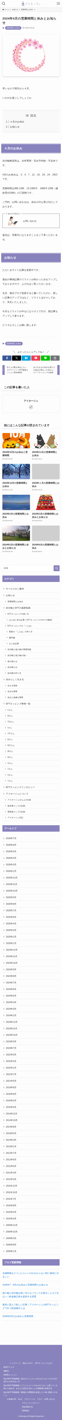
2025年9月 (11, 897)
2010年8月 (11, 1205)
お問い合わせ (30, 221)
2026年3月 (11, 864)
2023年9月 (11, 1041)
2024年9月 (11, 969)
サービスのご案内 (15, 589)
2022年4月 (11, 1061)
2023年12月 (12, 1022)
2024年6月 (11, 989)
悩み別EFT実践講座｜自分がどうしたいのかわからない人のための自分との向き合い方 (30, 1380)
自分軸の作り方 (14, 673)
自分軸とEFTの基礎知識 (18, 608)
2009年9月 (11, 1238)
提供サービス (8, 1367)
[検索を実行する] (57, 568)
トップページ (15, 1363)
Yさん (10, 781)
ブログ (39, 1399)
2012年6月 (11, 1159)
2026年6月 (11, 845)
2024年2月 (11, 1015)
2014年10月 (12, 1120)
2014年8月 (11, 1127)
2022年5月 (11, 1054)
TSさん (11, 722)
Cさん (10, 710)
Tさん (10, 769)
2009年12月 (12, 1225)
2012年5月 (11, 1166)
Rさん (10, 739)
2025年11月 (11, 884)
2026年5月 (11, 851)
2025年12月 (12, 878)
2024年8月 (11, 976)
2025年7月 (11, 910)
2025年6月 (11, 917)
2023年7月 (11, 1048)
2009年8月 (11, 1245)
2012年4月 (11, 1173)
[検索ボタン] (3, 3)
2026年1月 (11, 871)
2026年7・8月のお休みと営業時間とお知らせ (25, 1285)
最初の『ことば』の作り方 (21, 632)
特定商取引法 (27, 1407)
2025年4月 (11, 923)
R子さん (11, 745)
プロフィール (29, 1399)
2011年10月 (11, 1192)
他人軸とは (12, 661)
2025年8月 (11, 904)
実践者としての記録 (16, 812)
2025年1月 (11, 943)
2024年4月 (11, 1002)
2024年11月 (11, 956)
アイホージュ (31, 400)
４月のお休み (17, 121)
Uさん (10, 775)
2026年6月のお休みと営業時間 (17, 1316)
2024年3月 (11, 1009)
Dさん (10, 716)
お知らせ (15, 126)
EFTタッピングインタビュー (20, 787)
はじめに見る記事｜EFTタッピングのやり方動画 (30, 620)
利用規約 (25, 1411)
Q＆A (20, 1399)
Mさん (10, 751)
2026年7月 (11, 838)
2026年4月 (11, 858)
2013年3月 (11, 1140)
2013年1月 (11, 1146)
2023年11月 (11, 1028)
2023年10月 (12, 1035)
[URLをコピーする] (55, 358)
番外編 (12, 638)
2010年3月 (11, 1218)
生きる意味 (12, 686)
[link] (31, 407)
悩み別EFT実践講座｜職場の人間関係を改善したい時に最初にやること (30, 1393)
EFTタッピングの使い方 (18, 614)
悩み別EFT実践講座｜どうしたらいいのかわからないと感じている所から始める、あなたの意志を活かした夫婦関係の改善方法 (30, 1386)
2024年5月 (11, 996)
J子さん (11, 733)
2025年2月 (11, 937)
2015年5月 (11, 1107)
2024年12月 (12, 950)
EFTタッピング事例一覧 (18, 704)
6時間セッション (10, 1375)
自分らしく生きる (15, 679)
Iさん (10, 728)
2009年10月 (12, 1232)
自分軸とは (12, 667)
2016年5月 (11, 1100)
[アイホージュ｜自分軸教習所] (31, 3)
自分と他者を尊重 (15, 697)
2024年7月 (11, 982)
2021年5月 (11, 1081)
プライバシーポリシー (31, 1403)
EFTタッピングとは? (43, 1363)
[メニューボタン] (58, 3)
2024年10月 (12, 963)
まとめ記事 (14, 643)
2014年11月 (11, 1113)
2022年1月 (11, 1068)
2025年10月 (12, 891)
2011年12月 (11, 1186)
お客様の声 (11, 1399)
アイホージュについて (17, 794)
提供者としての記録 (16, 806)
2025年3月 (11, 930)
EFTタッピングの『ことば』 (20, 626)
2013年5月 (11, 1133)
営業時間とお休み (13, 28)
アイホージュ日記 (15, 817)
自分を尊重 (12, 691)
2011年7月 (11, 1199)
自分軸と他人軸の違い (17, 655)
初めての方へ (28, 1363)
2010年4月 (11, 1212)
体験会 (6, 1371)
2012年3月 (11, 1179)
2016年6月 (11, 1094)
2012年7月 (11, 1153)
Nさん (10, 757)
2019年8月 (11, 1087)
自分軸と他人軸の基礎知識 (19, 649)
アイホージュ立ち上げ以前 (19, 800)
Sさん (10, 763)
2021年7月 (11, 1074)
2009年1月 (11, 1251)
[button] (6, 358)
